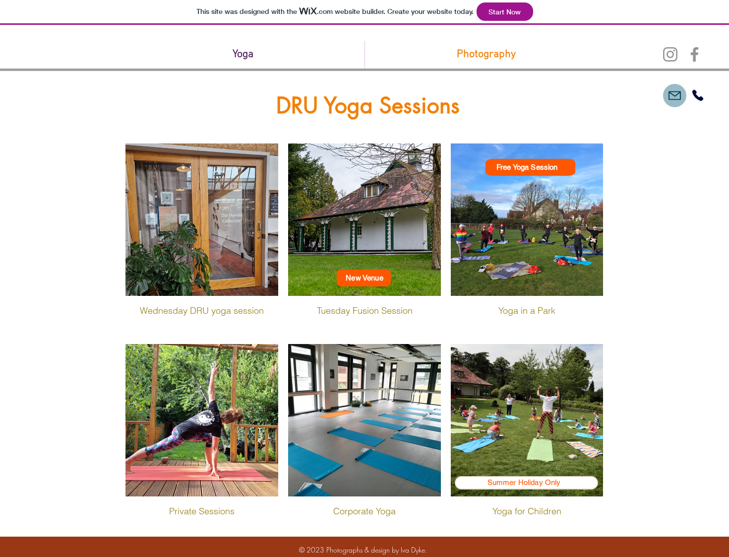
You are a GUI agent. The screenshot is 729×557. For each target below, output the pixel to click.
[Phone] (697, 95)
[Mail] (674, 95)
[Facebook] (694, 54)
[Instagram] (670, 54)
